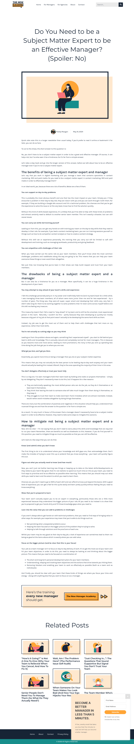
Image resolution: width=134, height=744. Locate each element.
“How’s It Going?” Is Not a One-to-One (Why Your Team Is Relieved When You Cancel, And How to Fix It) (35, 663)
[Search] (121, 4)
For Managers (49, 5)
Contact (81, 5)
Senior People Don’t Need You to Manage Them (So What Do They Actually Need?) (34, 697)
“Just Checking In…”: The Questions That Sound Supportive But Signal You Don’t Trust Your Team (97, 663)
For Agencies (62, 5)
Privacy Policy (63, 734)
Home (38, 5)
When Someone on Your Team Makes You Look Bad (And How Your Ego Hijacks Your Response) (66, 691)
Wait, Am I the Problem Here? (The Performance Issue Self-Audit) (66, 661)
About (72, 5)
